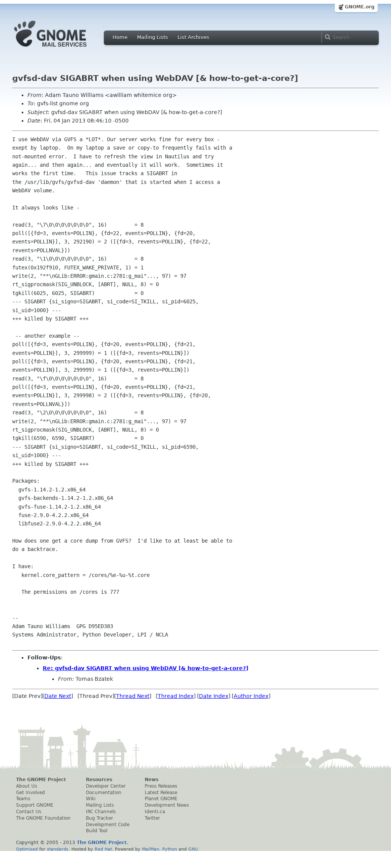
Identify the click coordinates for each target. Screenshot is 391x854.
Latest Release (161, 792)
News (151, 779)
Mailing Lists (152, 37)
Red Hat (103, 849)
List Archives (193, 37)
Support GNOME (34, 805)
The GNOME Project (41, 779)
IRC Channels (101, 811)
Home (120, 37)
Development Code (107, 824)
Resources (99, 779)
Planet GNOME (161, 798)
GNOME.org (360, 7)
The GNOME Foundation (43, 818)
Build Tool (96, 830)
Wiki (90, 798)
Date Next (57, 696)
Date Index (213, 696)
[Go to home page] (62, 49)
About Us (26, 786)
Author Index (251, 696)
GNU (193, 849)
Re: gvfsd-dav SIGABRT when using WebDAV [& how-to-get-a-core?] (145, 668)
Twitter (152, 818)
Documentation (103, 792)
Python (169, 849)
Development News (167, 805)
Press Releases (161, 786)
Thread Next (132, 696)
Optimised (27, 849)
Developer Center (106, 786)
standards (57, 849)
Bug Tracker (99, 818)
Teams (23, 798)
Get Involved (30, 792)
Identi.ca (155, 811)
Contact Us (28, 811)
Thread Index (176, 696)
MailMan (150, 849)
